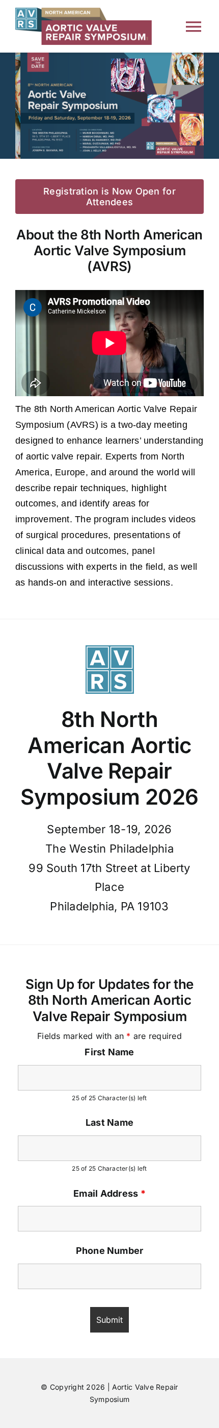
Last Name (109, 1122)
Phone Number (110, 1250)
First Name (109, 1052)
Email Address (109, 1193)
